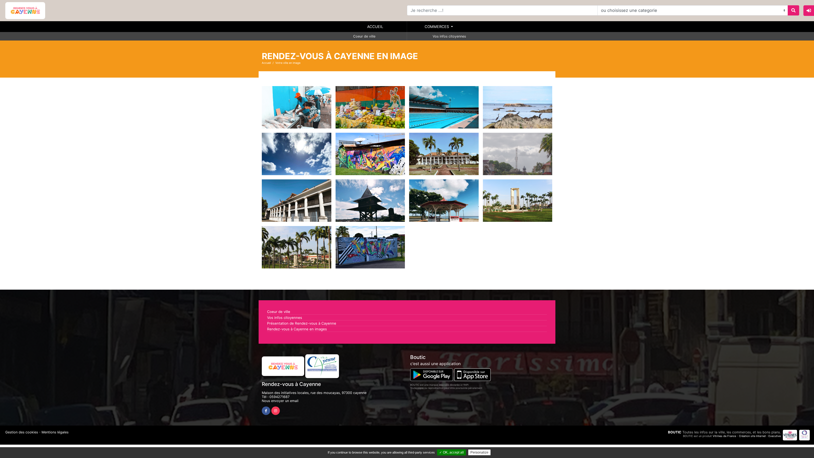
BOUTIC (674, 432)
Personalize (479, 452)
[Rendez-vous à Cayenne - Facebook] (266, 410)
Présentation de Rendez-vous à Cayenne (301, 323)
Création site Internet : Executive (760, 436)
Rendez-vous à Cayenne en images (297, 329)
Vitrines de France (724, 436)
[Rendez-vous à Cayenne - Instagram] (275, 410)
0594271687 (279, 397)
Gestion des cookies (21, 432)
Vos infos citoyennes (449, 36)
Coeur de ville (364, 36)
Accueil (375, 26)
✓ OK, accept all (451, 452)
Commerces (437, 26)
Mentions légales (55, 432)
